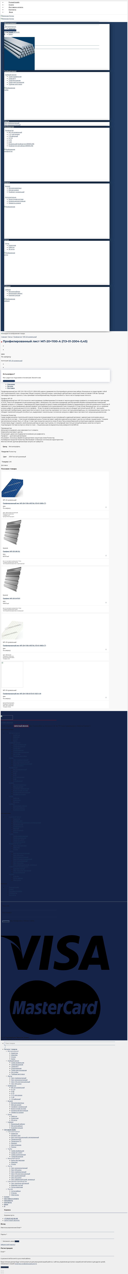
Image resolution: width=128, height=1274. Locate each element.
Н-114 (10, 138)
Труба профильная (15, 77)
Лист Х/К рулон (18, 766)
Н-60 (10, 142)
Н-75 (10, 140)
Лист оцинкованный (20, 861)
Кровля (7, 182)
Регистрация (4, 1267)
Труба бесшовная (14, 80)
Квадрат (16, 828)
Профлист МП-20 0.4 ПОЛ (11, 598)
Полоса (15, 832)
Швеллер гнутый (19, 869)
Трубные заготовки (15, 84)
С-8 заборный (13, 136)
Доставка (11, 388)
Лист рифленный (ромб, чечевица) (25, 865)
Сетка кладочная (19, 872)
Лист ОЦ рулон (18, 863)
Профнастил (9, 127)
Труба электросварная (16, 82)
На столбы (16, 754)
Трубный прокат (10, 71)
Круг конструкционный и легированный (27, 823)
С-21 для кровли (14, 134)
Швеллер (12, 30)
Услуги (11, 5)
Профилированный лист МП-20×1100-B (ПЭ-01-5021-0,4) (22, 694)
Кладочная (12, 245)
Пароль (4, 1234)
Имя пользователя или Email (11, 1228)
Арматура (12, 29)
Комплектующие (14, 295)
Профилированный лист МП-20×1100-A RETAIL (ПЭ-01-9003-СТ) (24, 645)
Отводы (16, 876)
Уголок (11, 32)
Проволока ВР (18, 825)
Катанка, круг (18, 821)
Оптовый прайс (10, 1130)
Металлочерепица (15, 188)
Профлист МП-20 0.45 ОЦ (11, 551)
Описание (11, 384)
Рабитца (11, 247)
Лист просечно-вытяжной (22, 871)
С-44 (14, 779)
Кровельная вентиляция (17, 201)
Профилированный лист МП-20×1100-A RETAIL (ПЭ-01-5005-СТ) (24, 503)
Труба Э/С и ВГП (18, 840)
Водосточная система (16, 199)
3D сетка (11, 249)
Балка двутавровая (20, 846)
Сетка (6, 240)
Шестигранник (18, 830)
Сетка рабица (18, 878)
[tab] (57, 384)
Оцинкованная (18, 750)
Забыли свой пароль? (8, 1245)
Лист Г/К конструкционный (22, 764)
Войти (16, 1241)
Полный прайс (14, 2)
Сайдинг (7, 286)
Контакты (12, 10)
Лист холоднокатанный (12, 125)
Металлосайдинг (14, 292)
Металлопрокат (10, 23)
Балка (11, 34)
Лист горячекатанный (11, 123)
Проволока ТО (18, 826)
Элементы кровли (15, 203)
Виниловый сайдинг (15, 293)
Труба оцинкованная (20, 836)
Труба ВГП (12, 79)
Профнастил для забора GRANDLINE (21, 146)
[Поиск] (4, 26)
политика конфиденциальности (26, 1264)
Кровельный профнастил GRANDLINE (21, 144)
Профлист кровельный (16, 192)
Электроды (17, 880)
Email (3, 1252)
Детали (10, 386)
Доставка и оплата (16, 7)
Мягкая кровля (14, 190)
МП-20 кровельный (15, 132)
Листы (6, 121)
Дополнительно (10, 197)
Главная (4, 337)
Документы (13, 893)
